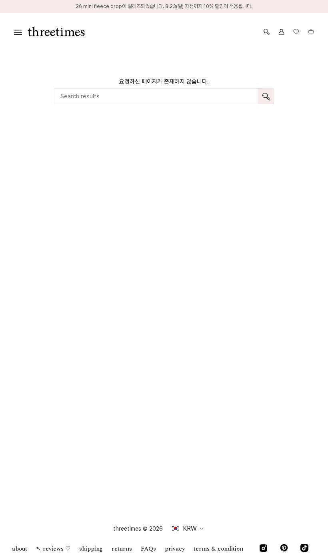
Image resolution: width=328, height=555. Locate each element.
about (19, 548)
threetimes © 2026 (138, 528)
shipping (91, 548)
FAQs (148, 548)
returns (122, 548)
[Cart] (311, 31)
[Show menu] (18, 31)
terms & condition (218, 548)
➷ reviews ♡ (53, 548)
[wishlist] (296, 31)
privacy (175, 548)
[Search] (266, 96)
